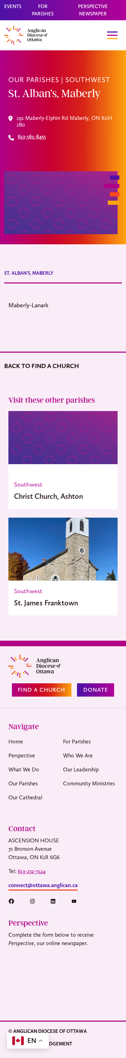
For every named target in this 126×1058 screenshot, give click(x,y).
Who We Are (78, 755)
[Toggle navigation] (112, 35)
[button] (14, 901)
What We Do (23, 769)
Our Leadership (81, 769)
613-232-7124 (32, 871)
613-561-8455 (32, 137)
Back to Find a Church (41, 365)
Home (15, 741)
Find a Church (41, 689)
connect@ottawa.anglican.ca (43, 885)
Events (12, 6)
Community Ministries (89, 783)
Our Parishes (23, 783)
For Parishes (77, 741)
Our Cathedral (25, 797)
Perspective (21, 755)
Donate (95, 689)
